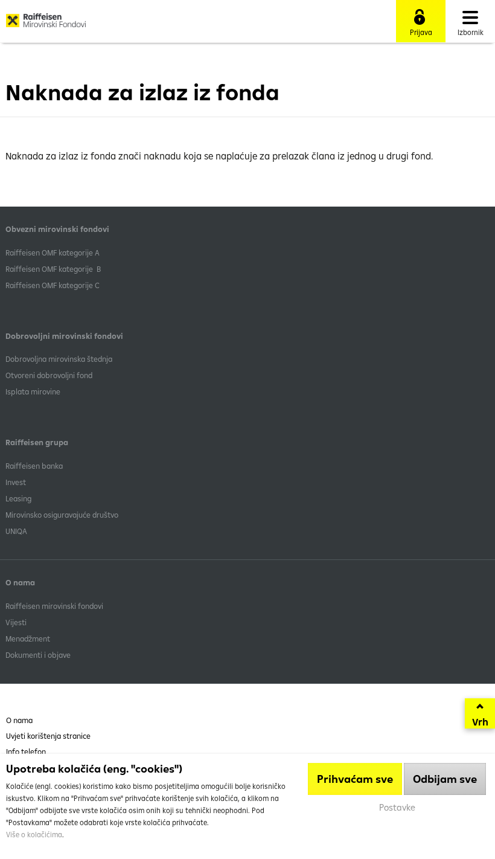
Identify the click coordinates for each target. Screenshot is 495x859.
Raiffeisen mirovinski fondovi (54, 606)
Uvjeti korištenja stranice (48, 736)
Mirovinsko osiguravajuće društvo (62, 515)
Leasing (18, 498)
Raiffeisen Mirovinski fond (46, 24)
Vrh (480, 722)
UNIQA (16, 531)
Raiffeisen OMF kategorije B (53, 269)
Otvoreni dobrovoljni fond (48, 375)
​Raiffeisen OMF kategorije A (52, 252)
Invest (15, 482)
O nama (19, 720)
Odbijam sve (445, 779)
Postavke (397, 807)
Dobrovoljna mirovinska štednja (58, 359)
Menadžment (27, 638)
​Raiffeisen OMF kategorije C (52, 285)
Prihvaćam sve (355, 779)
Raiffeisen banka (34, 466)
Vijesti (16, 622)
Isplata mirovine (32, 391)
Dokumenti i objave (38, 655)
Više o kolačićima (34, 834)
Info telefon (26, 751)
